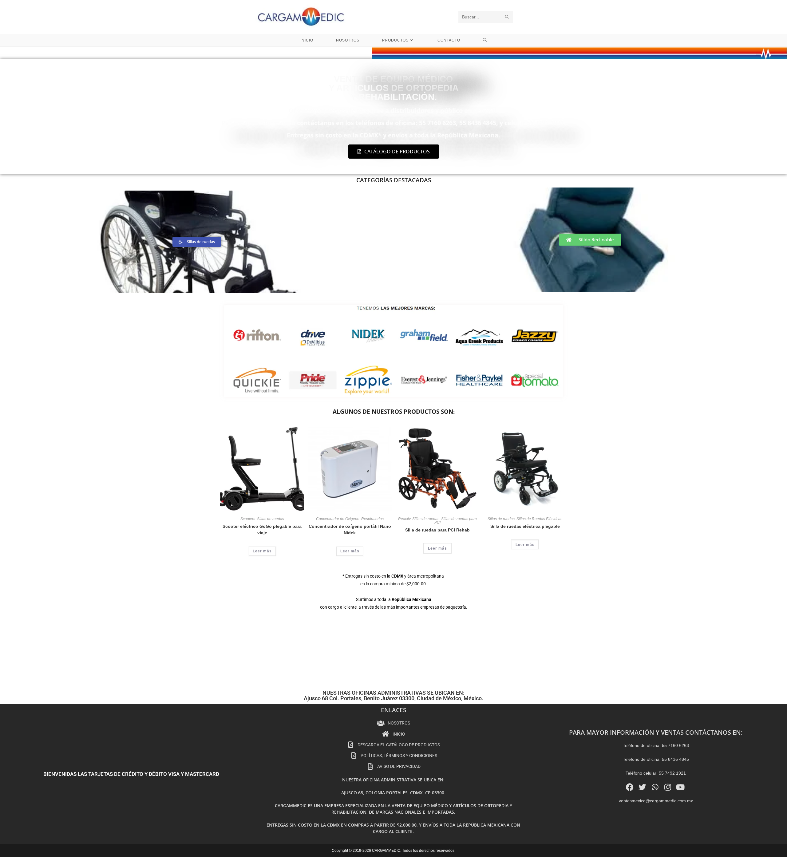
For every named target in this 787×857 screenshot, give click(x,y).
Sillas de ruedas (270, 519)
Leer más (262, 551)
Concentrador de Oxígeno (337, 519)
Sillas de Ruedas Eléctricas (539, 519)
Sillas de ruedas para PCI (455, 521)
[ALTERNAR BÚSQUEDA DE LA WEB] (485, 40)
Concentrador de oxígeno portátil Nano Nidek (350, 529)
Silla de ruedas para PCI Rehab (437, 529)
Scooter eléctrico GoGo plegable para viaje (262, 529)
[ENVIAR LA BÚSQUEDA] (507, 17)
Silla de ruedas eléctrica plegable (525, 526)
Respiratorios (372, 519)
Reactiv (404, 519)
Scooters (247, 519)
